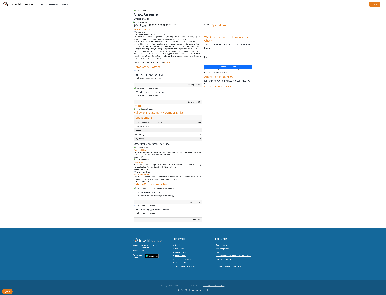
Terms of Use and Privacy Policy (214, 286)
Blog (217, 252)
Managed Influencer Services (227, 263)
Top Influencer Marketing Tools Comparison (233, 256)
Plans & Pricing (180, 256)
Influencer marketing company (228, 266)
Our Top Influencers (183, 259)
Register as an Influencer (218, 86)
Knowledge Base (222, 248)
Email (206, 57)
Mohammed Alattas (141, 174)
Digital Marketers (181, 252)
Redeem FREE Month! (228, 67)
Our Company (221, 245)
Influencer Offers (181, 263)
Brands (177, 245)
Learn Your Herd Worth (225, 259)
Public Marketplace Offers (185, 266)
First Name (208, 48)
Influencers (179, 248)
